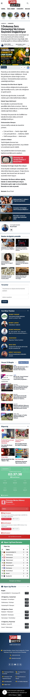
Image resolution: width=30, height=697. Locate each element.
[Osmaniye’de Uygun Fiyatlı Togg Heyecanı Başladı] (22, 242)
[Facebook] (9, 664)
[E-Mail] (11, 230)
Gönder (4, 301)
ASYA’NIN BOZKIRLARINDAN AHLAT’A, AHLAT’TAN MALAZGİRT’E (17, 317)
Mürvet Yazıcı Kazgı (15, 352)
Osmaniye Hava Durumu (21, 672)
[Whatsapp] (18, 664)
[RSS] (20, 664)
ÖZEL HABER (11, 9)
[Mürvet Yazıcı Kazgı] (4, 354)
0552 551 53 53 (16, 655)
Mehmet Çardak (14, 322)
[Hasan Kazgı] (4, 339)
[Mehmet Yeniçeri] (4, 316)
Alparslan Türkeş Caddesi (16, 340)
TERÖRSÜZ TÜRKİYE (14, 325)
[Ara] (27, 3)
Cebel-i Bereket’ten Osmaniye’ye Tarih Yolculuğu (21, 277)
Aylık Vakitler (5, 495)
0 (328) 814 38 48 (6, 528)
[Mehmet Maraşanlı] (4, 331)
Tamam (19, 695)
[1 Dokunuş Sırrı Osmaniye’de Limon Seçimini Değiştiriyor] (15, 56)
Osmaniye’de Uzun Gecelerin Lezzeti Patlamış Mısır (6, 277)
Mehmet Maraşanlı (14, 329)
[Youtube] (15, 664)
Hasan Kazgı (12, 338)
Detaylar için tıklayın (15, 581)
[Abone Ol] (28, 67)
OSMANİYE (20, 9)
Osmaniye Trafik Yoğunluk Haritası (7, 677)
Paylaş (4, 67)
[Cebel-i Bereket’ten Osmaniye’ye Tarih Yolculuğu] (22, 271)
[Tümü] (28, 311)
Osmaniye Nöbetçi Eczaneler (8, 672)
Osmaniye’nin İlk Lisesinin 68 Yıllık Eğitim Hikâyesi (22, 263)
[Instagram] (12, 664)
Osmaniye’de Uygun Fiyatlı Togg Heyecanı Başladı (21, 249)
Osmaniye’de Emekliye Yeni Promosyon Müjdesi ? (7, 249)
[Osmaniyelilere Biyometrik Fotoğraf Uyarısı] (7, 257)
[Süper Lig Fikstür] (28, 586)
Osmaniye (10, 23)
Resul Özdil (13, 226)
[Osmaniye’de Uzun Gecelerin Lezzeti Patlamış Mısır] (7, 271)
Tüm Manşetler (8, 681)
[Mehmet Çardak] (4, 324)
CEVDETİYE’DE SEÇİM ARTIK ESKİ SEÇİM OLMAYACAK (18, 347)
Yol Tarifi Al (16, 518)
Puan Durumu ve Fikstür (21, 677)
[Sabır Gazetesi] (14, 3)
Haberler (3, 23)
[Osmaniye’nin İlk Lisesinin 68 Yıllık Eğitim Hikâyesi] (22, 257)
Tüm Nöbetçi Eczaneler (15, 536)
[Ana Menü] (1, 3)
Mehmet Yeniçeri (14, 314)
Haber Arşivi (7, 684)
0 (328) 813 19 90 (7, 518)
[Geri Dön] (4, 692)
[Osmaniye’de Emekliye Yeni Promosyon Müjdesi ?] (7, 242)
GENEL (3, 9)
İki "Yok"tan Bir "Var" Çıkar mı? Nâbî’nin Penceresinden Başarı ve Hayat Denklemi (18, 332)
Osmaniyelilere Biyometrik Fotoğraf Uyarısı (7, 263)
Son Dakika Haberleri (22, 681)
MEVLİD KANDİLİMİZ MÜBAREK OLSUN (17, 355)
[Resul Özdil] (5, 227)
